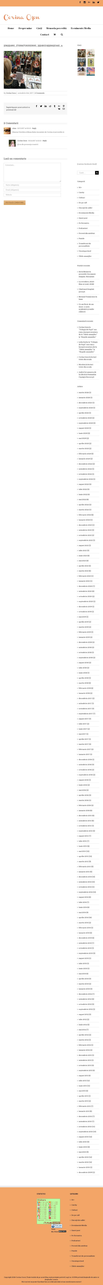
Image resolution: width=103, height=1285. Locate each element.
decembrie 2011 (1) (86, 1055)
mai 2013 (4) (83, 974)
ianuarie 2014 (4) (85, 933)
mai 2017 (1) (83, 734)
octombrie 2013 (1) (86, 948)
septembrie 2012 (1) (87, 1009)
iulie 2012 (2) (84, 1019)
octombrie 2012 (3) (86, 1004)
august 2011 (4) (85, 1076)
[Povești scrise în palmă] (90, 62)
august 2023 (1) (85, 428)
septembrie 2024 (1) (87, 408)
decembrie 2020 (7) (87, 586)
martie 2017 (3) (85, 744)
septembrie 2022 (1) (87, 479)
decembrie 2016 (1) (86, 760)
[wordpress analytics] (62, 1232)
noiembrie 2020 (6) (86, 591)
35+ (80, 187)
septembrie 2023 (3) (87, 423)
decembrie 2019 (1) (86, 607)
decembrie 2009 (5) (87, 1172)
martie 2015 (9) (85, 861)
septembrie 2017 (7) (87, 714)
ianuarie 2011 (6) (85, 1111)
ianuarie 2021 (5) (85, 581)
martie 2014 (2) (85, 923)
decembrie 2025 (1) (86, 403)
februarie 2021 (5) (86, 576)
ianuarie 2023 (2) (86, 459)
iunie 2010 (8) (84, 1147)
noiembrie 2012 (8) (86, 999)
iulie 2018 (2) (84, 668)
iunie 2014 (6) (84, 907)
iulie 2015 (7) (84, 841)
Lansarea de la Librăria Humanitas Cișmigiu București (87, 374)
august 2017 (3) (85, 719)
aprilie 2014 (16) (85, 917)
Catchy (81, 192)
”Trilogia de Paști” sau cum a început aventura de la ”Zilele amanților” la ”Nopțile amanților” (88, 347)
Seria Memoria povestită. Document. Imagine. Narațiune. (87, 274)
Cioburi (82, 198)
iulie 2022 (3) (84, 489)
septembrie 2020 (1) (87, 601)
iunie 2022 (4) (84, 494)
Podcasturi (83, 228)
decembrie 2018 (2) (86, 642)
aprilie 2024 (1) (85, 413)
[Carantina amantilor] (81, 71)
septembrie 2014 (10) (87, 892)
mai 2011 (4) (83, 1091)
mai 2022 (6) (84, 499)
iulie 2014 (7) (84, 902)
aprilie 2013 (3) (85, 979)
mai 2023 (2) (84, 438)
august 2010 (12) (85, 1137)
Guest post (83, 218)
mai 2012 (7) (84, 1030)
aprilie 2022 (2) (85, 505)
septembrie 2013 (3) (87, 953)
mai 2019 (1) (83, 617)
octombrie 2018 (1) (86, 652)
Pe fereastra (84, 223)
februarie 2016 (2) (86, 805)
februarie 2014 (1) (86, 928)
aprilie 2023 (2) (85, 443)
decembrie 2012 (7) (86, 994)
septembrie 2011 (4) (87, 1070)
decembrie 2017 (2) (86, 698)
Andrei (81, 372)
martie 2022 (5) (85, 510)
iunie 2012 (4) (84, 1025)
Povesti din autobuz (87, 233)
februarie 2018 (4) (86, 688)
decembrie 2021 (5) (86, 525)
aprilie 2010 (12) (85, 1157)
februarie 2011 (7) (86, 1106)
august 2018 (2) (85, 663)
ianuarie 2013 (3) (85, 989)
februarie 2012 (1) (86, 1045)
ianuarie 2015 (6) (85, 872)
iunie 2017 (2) (84, 729)
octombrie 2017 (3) (86, 709)
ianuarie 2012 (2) (85, 1050)
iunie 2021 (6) (84, 556)
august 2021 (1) (85, 545)
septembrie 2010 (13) (87, 1132)
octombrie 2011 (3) (86, 1065)
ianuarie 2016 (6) (85, 810)
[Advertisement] (88, 119)
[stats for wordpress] (56, 1225)
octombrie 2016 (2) (86, 770)
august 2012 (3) (85, 1014)
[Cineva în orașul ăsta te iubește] (81, 62)
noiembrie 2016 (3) (86, 765)
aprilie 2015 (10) (85, 856)
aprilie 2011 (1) (85, 1096)
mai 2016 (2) (84, 790)
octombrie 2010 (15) (87, 1127)
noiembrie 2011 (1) (86, 1060)
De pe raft (83, 203)
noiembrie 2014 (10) (87, 882)
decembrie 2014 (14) (87, 877)
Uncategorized (85, 251)
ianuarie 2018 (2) (85, 693)
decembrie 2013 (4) (86, 938)
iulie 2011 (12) (84, 1081)
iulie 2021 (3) (84, 550)
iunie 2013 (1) (84, 968)
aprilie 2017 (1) (85, 739)
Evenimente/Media (86, 213)
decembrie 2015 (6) (86, 816)
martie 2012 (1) (85, 1040)
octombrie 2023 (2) (86, 418)
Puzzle (81, 238)
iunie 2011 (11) (84, 1086)
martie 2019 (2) (85, 627)
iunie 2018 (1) (84, 673)
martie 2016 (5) (85, 800)
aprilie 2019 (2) (85, 622)
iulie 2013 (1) (84, 963)
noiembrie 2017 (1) (86, 703)
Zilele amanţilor (85, 256)
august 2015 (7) (85, 836)
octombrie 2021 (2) (86, 535)
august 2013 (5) (85, 958)
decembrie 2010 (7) (87, 1116)
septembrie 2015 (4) (87, 831)
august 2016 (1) (85, 780)
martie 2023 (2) (85, 448)
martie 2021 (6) (85, 571)
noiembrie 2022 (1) (86, 469)
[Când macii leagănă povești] (81, 53)
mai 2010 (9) (84, 1152)
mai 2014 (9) (83, 912)
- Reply (33, 128)
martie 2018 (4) (85, 683)
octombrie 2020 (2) (86, 596)
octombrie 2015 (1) (86, 826)
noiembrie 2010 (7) (86, 1121)
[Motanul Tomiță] (90, 53)
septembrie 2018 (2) (87, 658)
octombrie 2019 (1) (86, 612)
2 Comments (39, 93)
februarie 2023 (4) (86, 454)
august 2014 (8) (85, 897)
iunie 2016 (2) (84, 785)
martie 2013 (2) (85, 984)
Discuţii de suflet (85, 208)
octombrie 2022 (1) (86, 474)
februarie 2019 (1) (86, 632)
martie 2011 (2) (85, 1101)
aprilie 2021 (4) (85, 566)
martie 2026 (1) (85, 392)
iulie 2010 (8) (84, 1142)
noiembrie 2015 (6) (86, 821)
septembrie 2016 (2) (87, 775)
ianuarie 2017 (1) (85, 754)
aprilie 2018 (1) (85, 678)
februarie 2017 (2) (86, 749)
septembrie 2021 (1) (87, 540)
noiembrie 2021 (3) (86, 530)
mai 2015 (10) (84, 851)
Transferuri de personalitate (85, 245)
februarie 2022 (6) (86, 515)
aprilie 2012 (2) (85, 1035)
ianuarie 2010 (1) (85, 1167)
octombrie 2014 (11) (86, 887)
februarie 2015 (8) (86, 866)
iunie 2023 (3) (84, 433)
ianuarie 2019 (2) (85, 637)
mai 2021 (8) (84, 561)
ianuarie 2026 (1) (85, 398)
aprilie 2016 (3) (85, 795)
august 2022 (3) (85, 484)
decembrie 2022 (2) (87, 464)
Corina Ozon (11, 93)
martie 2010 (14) (85, 1162)
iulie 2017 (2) (84, 724)
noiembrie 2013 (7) (86, 943)
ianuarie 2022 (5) (86, 520)
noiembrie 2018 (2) (86, 647)
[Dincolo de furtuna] (90, 71)
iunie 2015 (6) (84, 846)
